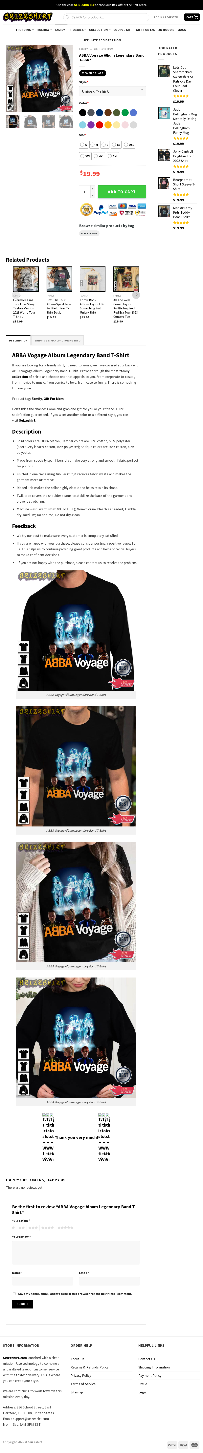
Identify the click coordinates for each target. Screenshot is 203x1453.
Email (84, 1273)
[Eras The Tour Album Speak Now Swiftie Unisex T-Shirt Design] (59, 279)
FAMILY (60, 30)
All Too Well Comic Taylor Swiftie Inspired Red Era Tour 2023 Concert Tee (125, 308)
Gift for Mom (103, 49)
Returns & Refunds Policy (89, 1367)
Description (18, 340)
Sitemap (77, 1392)
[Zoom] (11, 107)
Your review (21, 1237)
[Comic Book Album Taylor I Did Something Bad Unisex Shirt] (92, 279)
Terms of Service (83, 1384)
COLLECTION (98, 30)
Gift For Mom (89, 233)
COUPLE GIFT (123, 30)
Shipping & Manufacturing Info (57, 340)
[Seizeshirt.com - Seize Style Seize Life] (28, 17)
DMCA (142, 1384)
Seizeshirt (27, 420)
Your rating (21, 1220)
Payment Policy (149, 1375)
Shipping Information (154, 1367)
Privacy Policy (81, 1375)
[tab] (18, 340)
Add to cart (122, 191)
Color (84, 103)
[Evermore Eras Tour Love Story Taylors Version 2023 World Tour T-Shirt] (25, 279)
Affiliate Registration (102, 40)
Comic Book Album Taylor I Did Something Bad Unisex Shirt (92, 306)
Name (17, 1273)
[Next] (66, 78)
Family (37, 398)
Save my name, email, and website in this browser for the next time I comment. (75, 1294)
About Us (77, 1359)
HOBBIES (77, 30)
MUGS (181, 30)
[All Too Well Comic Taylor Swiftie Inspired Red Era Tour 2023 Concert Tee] (126, 279)
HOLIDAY (43, 30)
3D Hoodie (166, 30)
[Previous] (12, 78)
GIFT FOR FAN (146, 30)
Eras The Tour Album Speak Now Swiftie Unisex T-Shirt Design (59, 306)
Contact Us (146, 1359)
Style (83, 82)
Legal (142, 1392)
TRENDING (23, 30)
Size (82, 135)
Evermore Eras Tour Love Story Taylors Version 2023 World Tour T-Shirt (24, 308)
